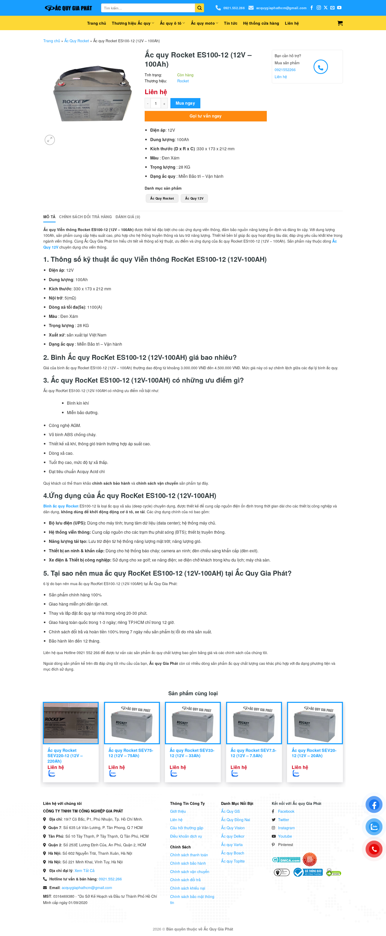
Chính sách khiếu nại (187, 888)
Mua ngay (185, 103)
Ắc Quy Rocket (76, 40)
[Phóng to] (50, 140)
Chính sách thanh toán (189, 854)
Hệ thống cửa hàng (261, 23)
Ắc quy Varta (232, 844)
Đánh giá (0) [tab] (128, 216)
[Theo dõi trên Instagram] (319, 8)
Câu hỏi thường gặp (186, 827)
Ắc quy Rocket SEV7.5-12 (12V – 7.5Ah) (253, 753)
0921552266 (285, 69)
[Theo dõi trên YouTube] (339, 8)
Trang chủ (96, 23)
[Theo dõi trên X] (326, 8)
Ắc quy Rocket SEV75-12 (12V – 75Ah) (130, 753)
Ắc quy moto (203, 23)
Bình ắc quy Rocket (61, 506)
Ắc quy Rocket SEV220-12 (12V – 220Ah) (65, 756)
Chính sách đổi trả (185, 879)
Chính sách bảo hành (188, 863)
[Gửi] (199, 7)
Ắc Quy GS (230, 811)
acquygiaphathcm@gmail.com (281, 8)
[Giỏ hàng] (340, 23)
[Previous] (53, 729)
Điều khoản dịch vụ (186, 836)
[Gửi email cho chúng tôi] (332, 8)
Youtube (285, 836)
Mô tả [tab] (49, 216)
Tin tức (230, 23)
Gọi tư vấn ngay (206, 116)
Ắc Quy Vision (233, 827)
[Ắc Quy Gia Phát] (68, 8)
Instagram (286, 827)
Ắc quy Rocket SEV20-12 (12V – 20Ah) (314, 753)
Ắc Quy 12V (194, 198)
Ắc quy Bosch (232, 852)
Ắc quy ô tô (170, 23)
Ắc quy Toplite (233, 861)
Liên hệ (292, 23)
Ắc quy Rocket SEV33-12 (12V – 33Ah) (192, 753)
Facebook (286, 811)
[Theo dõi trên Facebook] (312, 8)
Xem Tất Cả (85, 870)
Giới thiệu (178, 811)
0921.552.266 (234, 8)
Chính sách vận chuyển (189, 871)
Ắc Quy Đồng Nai (235, 819)
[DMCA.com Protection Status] (286, 859)
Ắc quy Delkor (232, 836)
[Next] (333, 729)
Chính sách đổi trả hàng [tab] (85, 216)
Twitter (283, 819)
